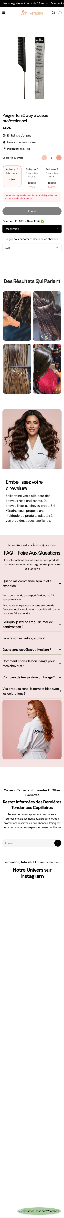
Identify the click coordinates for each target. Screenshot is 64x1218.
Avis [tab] (7, 247)
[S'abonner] (57, 843)
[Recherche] (53, 12)
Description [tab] (12, 229)
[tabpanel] (32, 239)
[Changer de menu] (3, 12)
